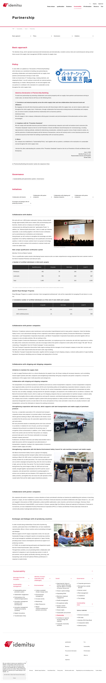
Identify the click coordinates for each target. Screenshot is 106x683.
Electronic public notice (69, 670)
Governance (80, 578)
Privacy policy (60, 670)
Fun (85, 642)
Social (26, 28)
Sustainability (19, 28)
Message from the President (18, 578)
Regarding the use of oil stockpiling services (84, 670)
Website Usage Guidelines (40, 670)
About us (86, 655)
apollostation (68, 642)
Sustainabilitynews (81, 604)
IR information (87, 650)
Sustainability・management (18, 585)
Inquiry (94, 3)
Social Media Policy (51, 670)
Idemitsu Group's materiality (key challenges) (39, 578)
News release (51, 6)
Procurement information (71, 650)
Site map (31, 670)
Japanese (100, 3)
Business (67, 646)
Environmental (39, 585)
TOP (13, 28)
